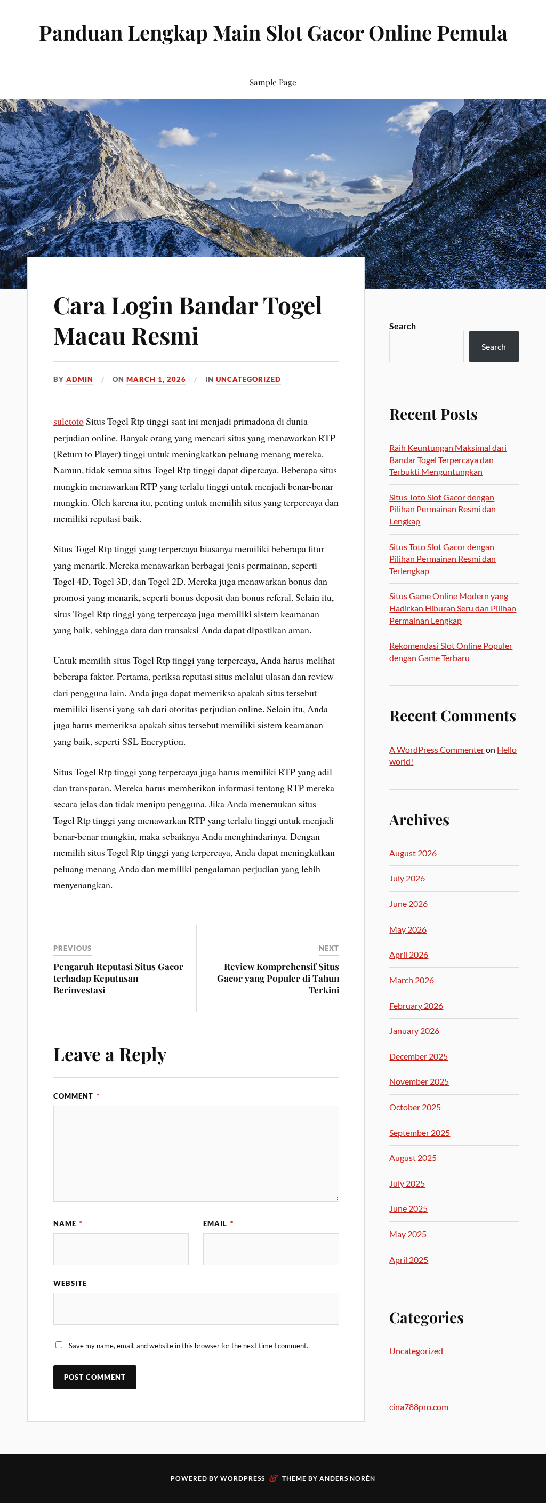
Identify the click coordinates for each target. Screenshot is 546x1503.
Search (402, 326)
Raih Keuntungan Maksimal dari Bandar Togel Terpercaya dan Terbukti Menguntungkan (448, 459)
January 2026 (414, 1030)
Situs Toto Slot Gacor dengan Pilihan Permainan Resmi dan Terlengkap (442, 559)
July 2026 (407, 878)
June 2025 (408, 1208)
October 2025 (415, 1107)
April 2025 (408, 1259)
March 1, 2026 (156, 379)
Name (68, 1223)
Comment (76, 1096)
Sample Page (273, 82)
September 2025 (419, 1132)
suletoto (68, 421)
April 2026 (408, 954)
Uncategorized (248, 379)
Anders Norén (347, 1478)
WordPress (242, 1478)
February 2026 (416, 1005)
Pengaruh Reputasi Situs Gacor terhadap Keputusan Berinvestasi (118, 978)
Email (218, 1223)
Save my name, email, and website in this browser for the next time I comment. (188, 1345)
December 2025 (418, 1056)
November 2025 (419, 1081)
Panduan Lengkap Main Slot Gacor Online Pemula (273, 32)
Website (70, 1283)
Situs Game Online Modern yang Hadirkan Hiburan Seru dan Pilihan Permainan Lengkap (452, 608)
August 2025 (413, 1157)
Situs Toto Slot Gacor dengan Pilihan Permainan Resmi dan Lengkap (442, 509)
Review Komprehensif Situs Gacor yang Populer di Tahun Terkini (278, 978)
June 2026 (408, 903)
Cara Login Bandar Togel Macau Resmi (188, 320)
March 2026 (411, 980)
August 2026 (413, 853)
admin (79, 379)
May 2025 (408, 1234)
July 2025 (407, 1183)
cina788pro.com (418, 1407)
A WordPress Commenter (436, 749)
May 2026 (408, 929)
